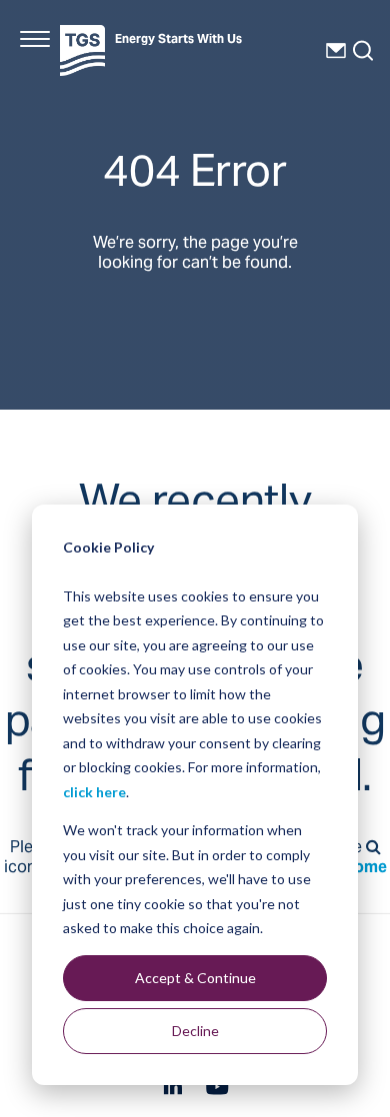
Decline (195, 1030)
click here (94, 791)
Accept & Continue (195, 977)
